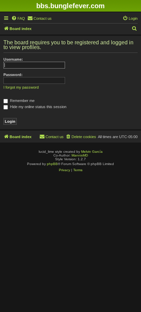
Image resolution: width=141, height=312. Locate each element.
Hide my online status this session (37, 107)
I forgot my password (21, 87)
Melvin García (92, 151)
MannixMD (80, 155)
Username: (13, 59)
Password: (13, 75)
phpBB (52, 164)
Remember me (22, 101)
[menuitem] (18, 18)
